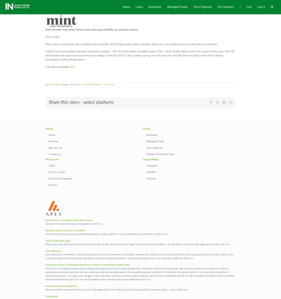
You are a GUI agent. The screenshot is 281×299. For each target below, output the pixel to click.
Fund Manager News (91, 85)
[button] (272, 7)
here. (100, 224)
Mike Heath (53, 85)
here (72, 67)
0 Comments (109, 85)
